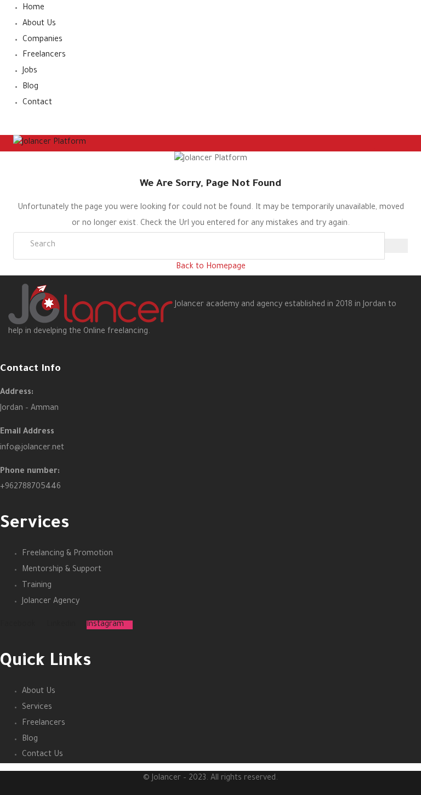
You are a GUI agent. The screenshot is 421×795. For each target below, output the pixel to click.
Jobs (29, 71)
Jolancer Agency (50, 601)
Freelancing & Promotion (67, 554)
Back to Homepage (211, 267)
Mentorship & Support (61, 570)
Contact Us (42, 755)
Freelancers (44, 55)
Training (37, 586)
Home (33, 8)
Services (37, 707)
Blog (30, 87)
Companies (42, 40)
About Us (39, 24)
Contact (37, 103)
